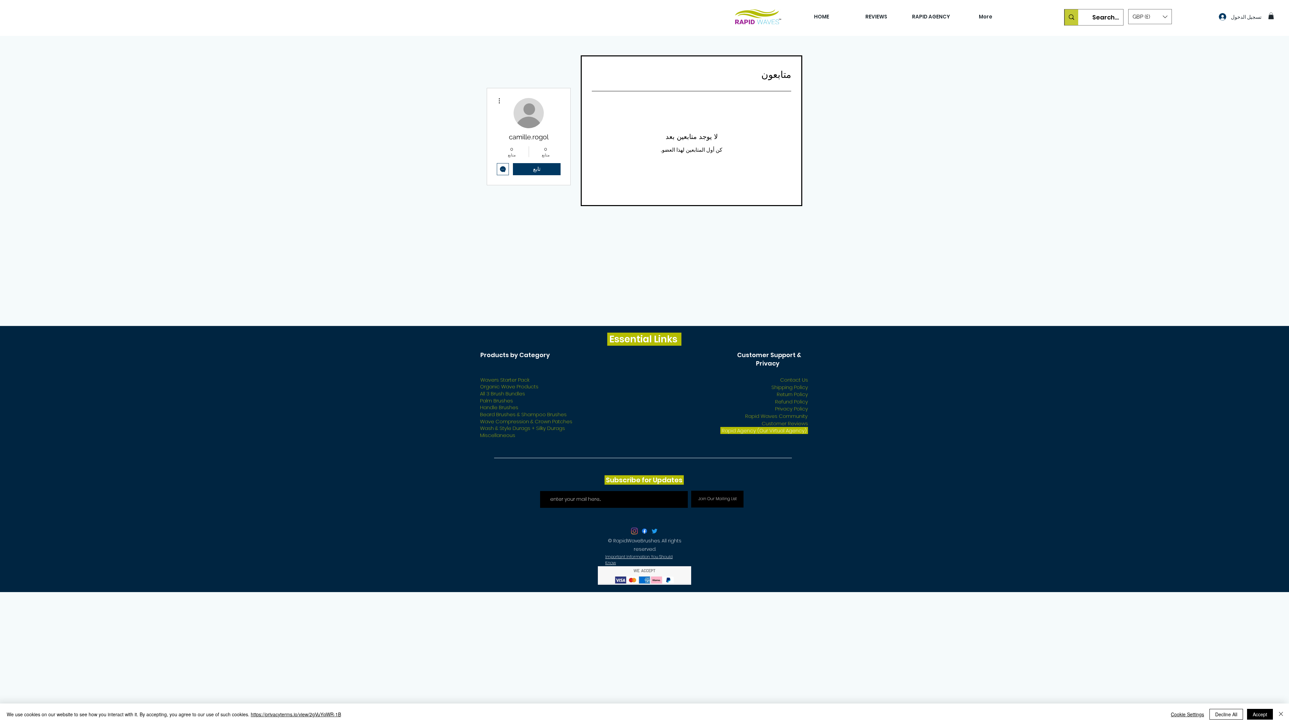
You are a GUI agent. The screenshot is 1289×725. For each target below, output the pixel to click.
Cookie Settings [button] (1187, 714)
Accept (1260, 714)
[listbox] (1150, 16)
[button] (1150, 16)
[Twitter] (654, 491)
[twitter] (634, 491)
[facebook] (644, 491)
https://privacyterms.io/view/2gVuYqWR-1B (296, 714)
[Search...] (1071, 17)
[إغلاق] (1281, 714)
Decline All (1226, 714)
